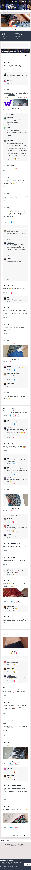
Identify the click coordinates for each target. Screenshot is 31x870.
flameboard (10, 140)
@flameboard (11, 95)
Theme (17, 844)
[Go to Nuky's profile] (5, 570)
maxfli (13, 165)
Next (25, 57)
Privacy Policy (23, 844)
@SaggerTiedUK (11, 677)
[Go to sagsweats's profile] (5, 519)
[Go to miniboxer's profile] (5, 81)
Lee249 (6, 62)
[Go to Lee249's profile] (5, 243)
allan (8, 525)
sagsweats (9, 518)
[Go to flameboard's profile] (5, 141)
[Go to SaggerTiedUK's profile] (5, 384)
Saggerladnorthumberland (13, 373)
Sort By (26, 55)
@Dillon (9, 479)
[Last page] (28, 58)
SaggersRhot (10, 73)
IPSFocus (13, 844)
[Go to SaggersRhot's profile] (5, 74)
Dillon (13, 285)
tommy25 (9, 768)
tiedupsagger (16, 785)
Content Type (7, 44)
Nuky (13, 408)
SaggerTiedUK (10, 383)
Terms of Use (5, 868)
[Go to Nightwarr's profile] (5, 128)
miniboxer (9, 80)
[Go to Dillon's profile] (5, 298)
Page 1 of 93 (15, 57)
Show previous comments (12, 114)
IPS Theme (6, 844)
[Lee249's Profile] (15, 29)
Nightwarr (9, 127)
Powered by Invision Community (15, 846)
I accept (28, 864)
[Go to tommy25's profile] (5, 769)
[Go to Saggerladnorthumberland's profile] (5, 374)
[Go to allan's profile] (5, 526)
